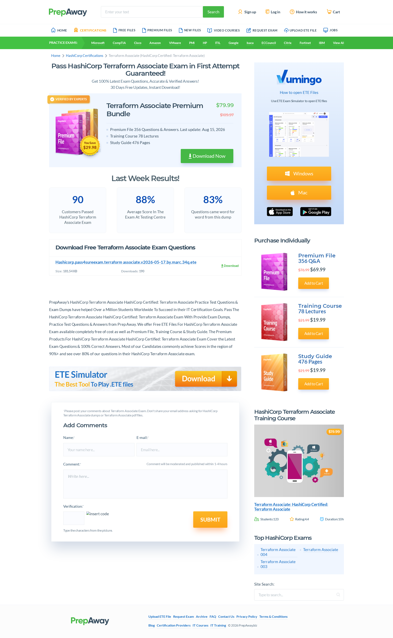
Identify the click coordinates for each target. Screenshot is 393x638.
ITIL (217, 43)
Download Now (208, 156)
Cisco (137, 43)
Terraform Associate (320, 549)
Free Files (127, 30)
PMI (192, 43)
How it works (306, 12)
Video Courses (227, 30)
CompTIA (119, 43)
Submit (210, 519)
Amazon (155, 43)
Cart (336, 12)
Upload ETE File (303, 30)
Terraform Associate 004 (278, 552)
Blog (151, 625)
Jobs (334, 30)
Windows (302, 173)
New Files (192, 30)
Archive (202, 616)
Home (62, 30)
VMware (175, 43)
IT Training (218, 625)
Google (233, 43)
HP (205, 43)
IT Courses (200, 625)
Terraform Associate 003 (278, 564)
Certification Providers (174, 625)
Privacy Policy (246, 616)
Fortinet (305, 43)
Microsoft (98, 43)
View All (338, 43)
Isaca (250, 43)
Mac (302, 192)
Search (213, 11)
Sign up (250, 12)
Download (231, 265)
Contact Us (226, 616)
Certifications (93, 30)
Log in (275, 12)
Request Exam (265, 30)
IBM (322, 43)
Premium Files (159, 30)
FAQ (213, 616)
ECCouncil (269, 43)
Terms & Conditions (273, 616)
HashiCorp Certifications (84, 55)
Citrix (287, 43)
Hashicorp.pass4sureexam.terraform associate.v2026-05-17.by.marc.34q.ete (125, 262)
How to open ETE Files (299, 92)
